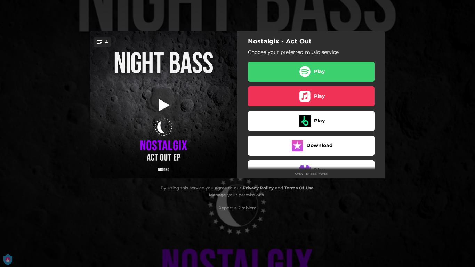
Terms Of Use (299, 188)
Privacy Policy (258, 188)
